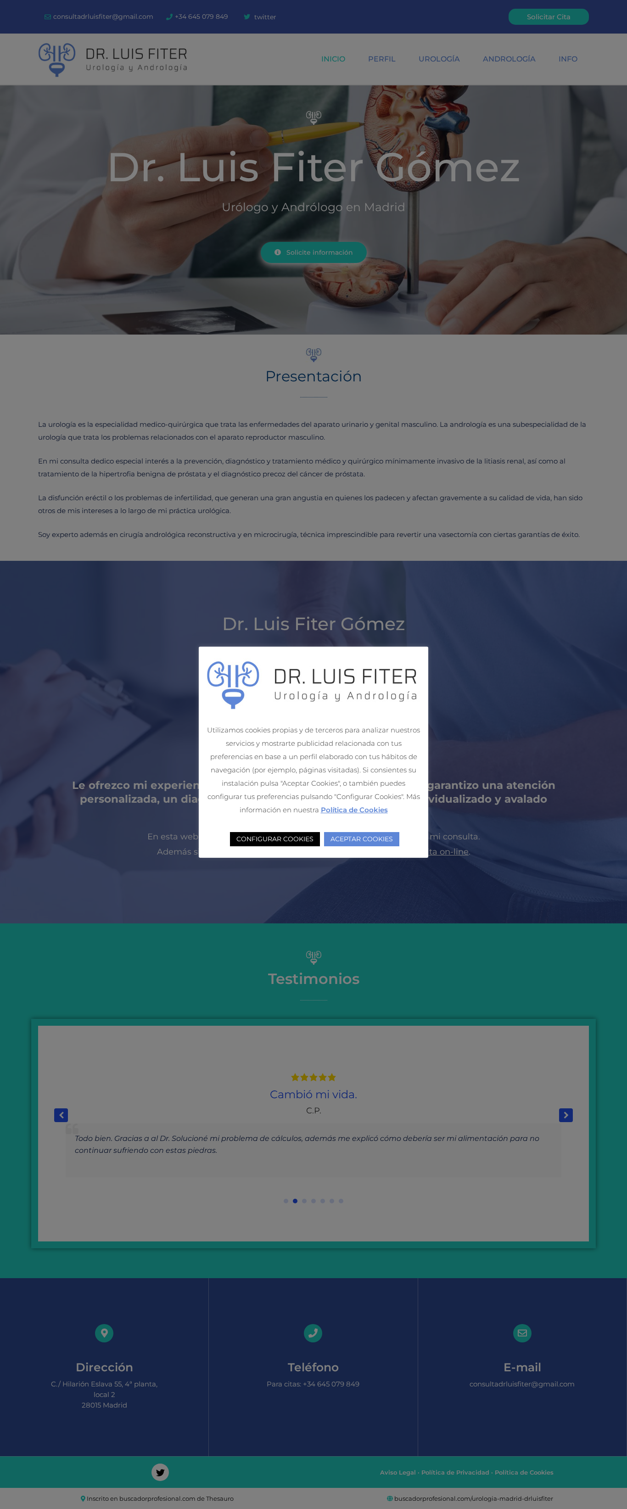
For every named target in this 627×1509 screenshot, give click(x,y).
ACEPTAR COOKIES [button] (361, 839)
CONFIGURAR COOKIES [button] (275, 839)
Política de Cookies (354, 809)
